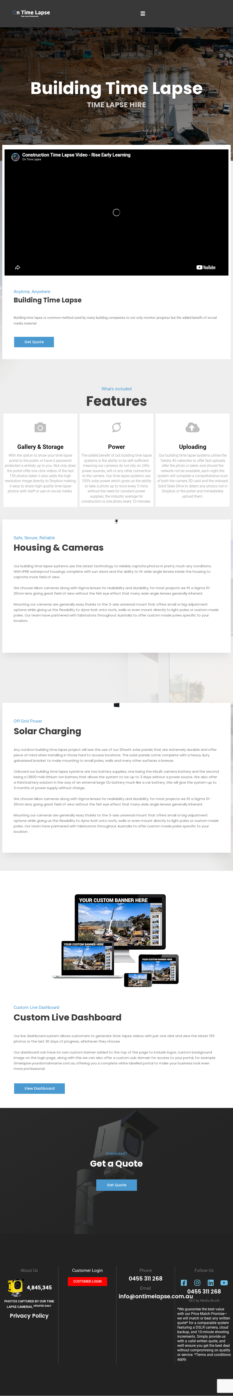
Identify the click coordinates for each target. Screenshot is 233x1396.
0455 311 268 (204, 1291)
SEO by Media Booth (204, 1301)
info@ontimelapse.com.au (156, 1296)
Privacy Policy (29, 1315)
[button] (143, 13)
